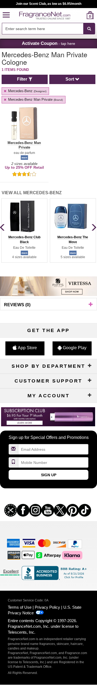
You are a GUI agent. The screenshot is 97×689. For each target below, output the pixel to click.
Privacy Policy (47, 607)
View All (32, 192)
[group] (24, 230)
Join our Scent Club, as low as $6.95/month (48, 4)
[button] (6, 15)
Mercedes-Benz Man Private (35, 100)
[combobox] (48, 29)
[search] (81, 15)
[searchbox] (42, 28)
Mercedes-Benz (26, 91)
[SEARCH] (89, 29)
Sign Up (48, 475)
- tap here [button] (48, 43)
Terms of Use (20, 607)
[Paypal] (75, 544)
